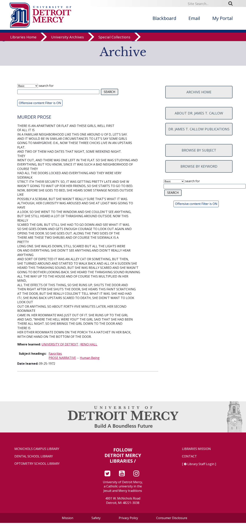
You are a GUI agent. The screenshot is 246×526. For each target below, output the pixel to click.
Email (194, 18)
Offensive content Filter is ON (40, 103)
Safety (96, 518)
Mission (67, 518)
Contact (189, 456)
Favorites (55, 353)
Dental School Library (33, 456)
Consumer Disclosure (171, 518)
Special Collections (114, 37)
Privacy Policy (128, 518)
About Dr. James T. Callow (199, 113)
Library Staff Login (200, 464)
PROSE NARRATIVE (62, 358)
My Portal (222, 18)
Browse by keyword (198, 166)
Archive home (198, 92)
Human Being (90, 358)
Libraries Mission (196, 449)
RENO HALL (88, 344)
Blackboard (164, 18)
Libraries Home (23, 37)
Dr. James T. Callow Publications (198, 129)
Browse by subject (199, 150)
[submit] (231, 3)
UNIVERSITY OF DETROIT (60, 344)
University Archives (67, 37)
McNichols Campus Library (36, 449)
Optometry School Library (37, 464)
